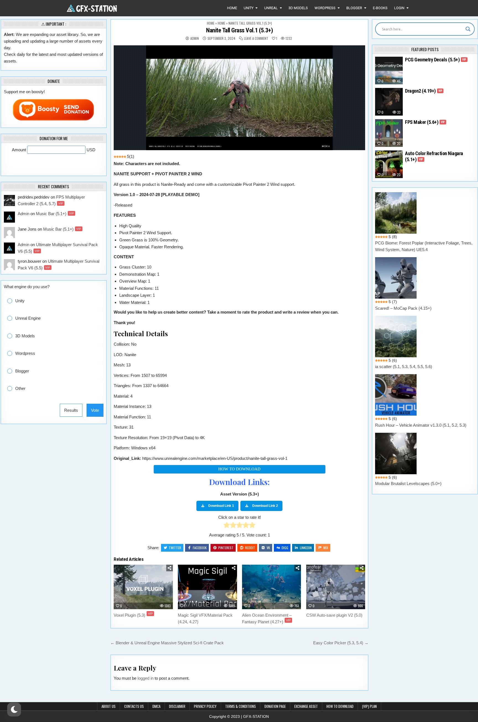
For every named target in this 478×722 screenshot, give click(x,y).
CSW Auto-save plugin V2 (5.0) (334, 615)
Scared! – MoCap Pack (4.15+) (403, 308)
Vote (95, 410)
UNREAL (271, 8)
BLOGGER (354, 8)
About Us (109, 706)
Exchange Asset (306, 706)
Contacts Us (134, 706)
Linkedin (306, 547)
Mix (325, 547)
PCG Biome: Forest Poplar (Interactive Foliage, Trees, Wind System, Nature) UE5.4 (423, 246)
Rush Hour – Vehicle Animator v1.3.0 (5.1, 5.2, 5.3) (420, 425)
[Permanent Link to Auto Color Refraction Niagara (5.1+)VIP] (389, 164)
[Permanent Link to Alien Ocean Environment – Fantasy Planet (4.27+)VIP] (271, 587)
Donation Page (275, 706)
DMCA (156, 706)
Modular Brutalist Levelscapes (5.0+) (408, 483)
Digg (285, 547)
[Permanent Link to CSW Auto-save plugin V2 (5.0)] (335, 587)
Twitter (175, 547)
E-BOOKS (380, 8)
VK (268, 547)
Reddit (250, 547)
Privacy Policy (205, 706)
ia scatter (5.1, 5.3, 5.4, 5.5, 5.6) (403, 366)
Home (232, 8)
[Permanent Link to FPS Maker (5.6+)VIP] (389, 133)
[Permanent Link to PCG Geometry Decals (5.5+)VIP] (389, 70)
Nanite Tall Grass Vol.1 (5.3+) (239, 30)
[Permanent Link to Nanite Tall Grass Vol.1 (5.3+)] (239, 97)
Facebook (200, 547)
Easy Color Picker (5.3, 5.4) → (340, 642)
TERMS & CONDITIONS (240, 706)
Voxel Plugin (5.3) (133, 615)
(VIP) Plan (369, 706)
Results (71, 410)
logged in (145, 678)
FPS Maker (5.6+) (425, 122)
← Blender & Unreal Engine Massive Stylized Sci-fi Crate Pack (168, 642)
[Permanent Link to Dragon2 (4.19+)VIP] (389, 102)
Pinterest (225, 547)
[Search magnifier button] (468, 29)
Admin (194, 38)
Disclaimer (177, 706)
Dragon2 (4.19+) (423, 91)
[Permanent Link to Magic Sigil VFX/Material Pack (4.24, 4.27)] (207, 587)
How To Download (340, 706)
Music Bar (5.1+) (55, 213)
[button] (57, 300)
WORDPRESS (325, 8)
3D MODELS (298, 8)
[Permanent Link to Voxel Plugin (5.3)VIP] (143, 587)
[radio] (227, 526)
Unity (248, 8)
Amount (19, 149)
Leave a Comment (256, 38)
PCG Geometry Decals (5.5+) (435, 59)
